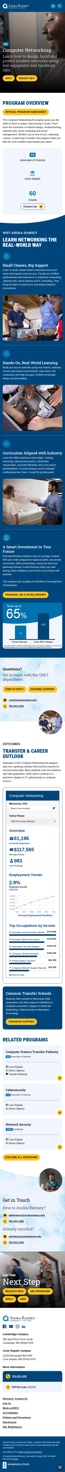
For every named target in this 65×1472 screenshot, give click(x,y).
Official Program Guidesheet (25, 112)
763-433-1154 (16, 706)
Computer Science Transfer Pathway (32, 1052)
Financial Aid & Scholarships (25, 594)
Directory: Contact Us (15, 1399)
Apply (8, 78)
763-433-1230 (16, 1242)
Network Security (18, 1124)
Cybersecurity (16, 1090)
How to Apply (14, 689)
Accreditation (10, 1413)
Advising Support (42, 689)
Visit (23, 1299)
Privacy (15, 1459)
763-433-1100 (19, 1376)
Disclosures (9, 1422)
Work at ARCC (11, 1408)
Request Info (27, 78)
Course (30, 206)
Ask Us (7, 1403)
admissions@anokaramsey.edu (27, 1215)
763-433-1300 (16, 1221)
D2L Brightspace (12, 1427)
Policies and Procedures (17, 1417)
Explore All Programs (21, 1157)
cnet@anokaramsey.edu (23, 700)
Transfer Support (21, 1021)
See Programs (40, 1291)
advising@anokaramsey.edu (25, 1236)
